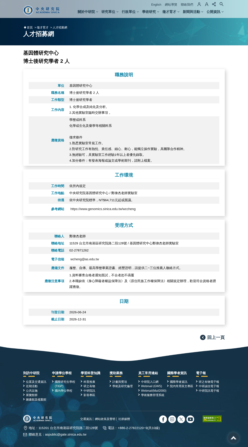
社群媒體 (124, 419)
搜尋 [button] (221, 4)
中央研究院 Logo (41, 9)
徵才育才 (169, 12)
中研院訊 (89, 390)
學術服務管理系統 (152, 395)
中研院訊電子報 (209, 390)
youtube (190, 419)
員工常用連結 (148, 373)
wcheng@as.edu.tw (84, 259)
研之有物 (89, 386)
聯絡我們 (187, 4)
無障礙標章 (214, 418)
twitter (172, 419)
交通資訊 (86, 419)
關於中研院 (86, 12)
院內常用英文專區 (181, 386)
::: (1, 364)
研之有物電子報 (209, 381)
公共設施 (32, 390)
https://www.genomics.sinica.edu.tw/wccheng (103, 209)
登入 (199, 4)
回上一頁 (216, 337)
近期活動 (32, 386)
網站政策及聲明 (105, 419)
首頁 (30, 27)
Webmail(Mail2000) (153, 390)
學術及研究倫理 (122, 386)
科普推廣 (89, 381)
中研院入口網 (149, 381)
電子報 (201, 373)
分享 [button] (214, 4)
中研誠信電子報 (209, 386)
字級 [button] (206, 4)
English (156, 4)
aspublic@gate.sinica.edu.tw (65, 434)
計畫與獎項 (119, 381)
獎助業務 (116, 373)
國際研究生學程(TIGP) (65, 384)
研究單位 (108, 12)
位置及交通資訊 (36, 381)
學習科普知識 (90, 373)
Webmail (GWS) (151, 386)
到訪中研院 (31, 373)
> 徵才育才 (41, 27)
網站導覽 (171, 4)
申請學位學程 (62, 373)
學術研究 (149, 12)
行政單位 (129, 12)
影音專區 (89, 395)
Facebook (163, 419)
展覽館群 (32, 395)
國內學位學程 (63, 390)
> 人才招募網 (58, 27)
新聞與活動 (191, 12)
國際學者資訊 (177, 373)
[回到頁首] (233, 437)
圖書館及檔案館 (36, 399)
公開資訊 (213, 12)
